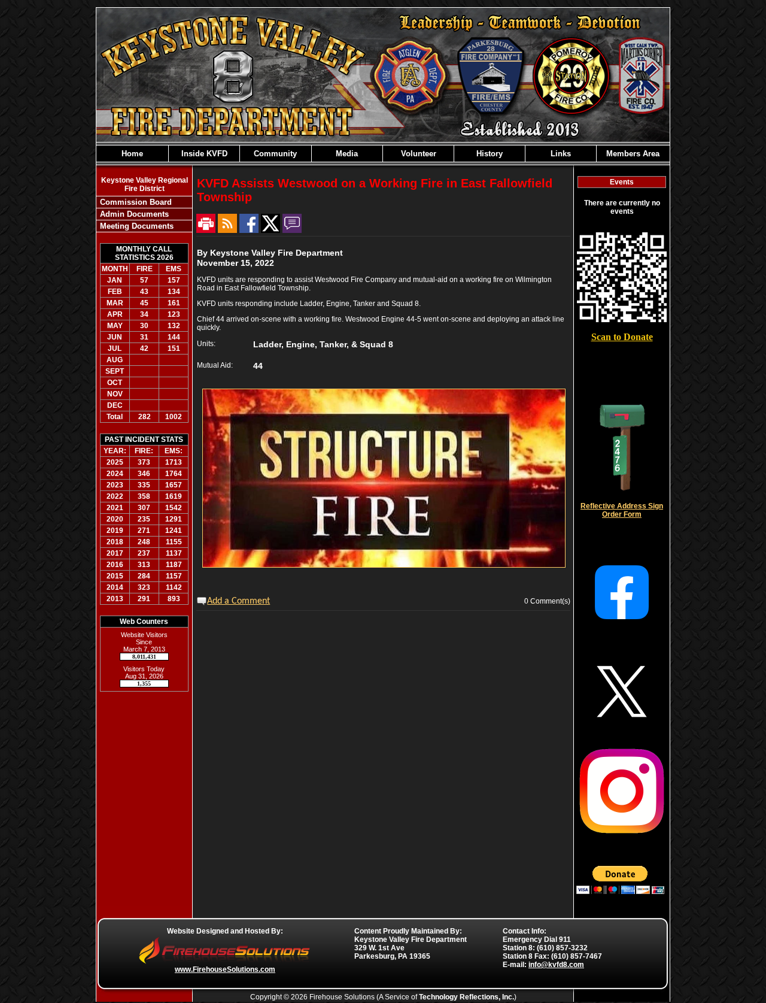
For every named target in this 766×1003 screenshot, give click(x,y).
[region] (383, 154)
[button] (204, 153)
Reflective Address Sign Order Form (621, 510)
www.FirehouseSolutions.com (225, 969)
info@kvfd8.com (556, 964)
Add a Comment (238, 601)
